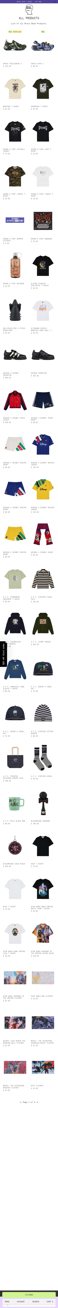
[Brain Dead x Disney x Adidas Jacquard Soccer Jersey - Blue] (43, 444)
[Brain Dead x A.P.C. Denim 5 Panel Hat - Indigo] (43, 668)
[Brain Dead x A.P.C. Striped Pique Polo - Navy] (43, 578)
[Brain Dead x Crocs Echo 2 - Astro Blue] (43, 45)
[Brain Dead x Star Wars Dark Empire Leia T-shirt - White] (15, 933)
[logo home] (29, 9)
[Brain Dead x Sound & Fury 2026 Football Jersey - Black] (15, 131)
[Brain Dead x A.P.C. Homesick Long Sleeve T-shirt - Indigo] (15, 668)
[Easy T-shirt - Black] (43, 845)
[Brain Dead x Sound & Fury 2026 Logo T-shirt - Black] (43, 131)
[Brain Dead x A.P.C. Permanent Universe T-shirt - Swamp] (15, 578)
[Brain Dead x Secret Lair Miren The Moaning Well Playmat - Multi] (15, 1022)
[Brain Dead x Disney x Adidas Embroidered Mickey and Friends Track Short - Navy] (43, 399)
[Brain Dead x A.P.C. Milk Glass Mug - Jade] (15, 802)
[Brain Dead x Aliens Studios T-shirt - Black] (43, 265)
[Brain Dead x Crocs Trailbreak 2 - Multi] (15, 45)
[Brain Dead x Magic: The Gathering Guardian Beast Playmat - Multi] (43, 1022)
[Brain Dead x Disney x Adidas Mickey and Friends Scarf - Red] (43, 534)
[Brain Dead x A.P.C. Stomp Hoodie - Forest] (43, 623)
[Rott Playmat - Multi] (43, 1067)
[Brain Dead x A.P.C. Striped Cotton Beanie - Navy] (43, 713)
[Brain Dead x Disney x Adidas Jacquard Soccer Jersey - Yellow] (43, 489)
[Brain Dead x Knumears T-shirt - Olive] (43, 88)
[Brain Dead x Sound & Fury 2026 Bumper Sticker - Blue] (15, 220)
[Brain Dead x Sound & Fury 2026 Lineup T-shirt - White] (43, 175)
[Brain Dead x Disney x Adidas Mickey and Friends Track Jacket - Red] (15, 399)
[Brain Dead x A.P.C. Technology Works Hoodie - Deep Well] (15, 623)
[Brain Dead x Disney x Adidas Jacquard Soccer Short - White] (15, 444)
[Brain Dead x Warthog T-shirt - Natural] (15, 88)
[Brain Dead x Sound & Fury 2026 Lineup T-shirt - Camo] (15, 175)
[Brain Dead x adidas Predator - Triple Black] (43, 354)
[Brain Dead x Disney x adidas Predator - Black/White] (15, 354)
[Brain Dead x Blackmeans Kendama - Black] (43, 802)
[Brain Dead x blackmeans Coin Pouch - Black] (15, 845)
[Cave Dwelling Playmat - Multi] (43, 978)
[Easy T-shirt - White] (15, 888)
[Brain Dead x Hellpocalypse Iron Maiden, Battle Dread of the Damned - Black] (15, 310)
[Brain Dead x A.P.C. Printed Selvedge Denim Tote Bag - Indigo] (15, 758)
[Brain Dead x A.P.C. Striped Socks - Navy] (43, 758)
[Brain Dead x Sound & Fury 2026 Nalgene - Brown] (15, 265)
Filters (29, 1295)
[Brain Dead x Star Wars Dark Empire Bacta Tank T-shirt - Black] (43, 888)
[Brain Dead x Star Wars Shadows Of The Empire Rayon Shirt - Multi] (43, 933)
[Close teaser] (6, 641)
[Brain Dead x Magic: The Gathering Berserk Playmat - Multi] (15, 1067)
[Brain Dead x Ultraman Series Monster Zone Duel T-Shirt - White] (43, 310)
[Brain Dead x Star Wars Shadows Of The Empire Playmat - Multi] (15, 978)
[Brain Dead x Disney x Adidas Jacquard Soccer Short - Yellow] (15, 534)
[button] (3, 654)
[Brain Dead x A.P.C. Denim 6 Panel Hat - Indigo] (15, 713)
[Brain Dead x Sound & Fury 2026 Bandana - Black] (43, 220)
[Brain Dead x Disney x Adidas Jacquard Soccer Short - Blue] (15, 489)
